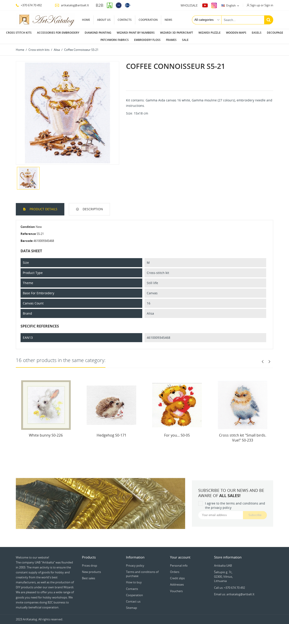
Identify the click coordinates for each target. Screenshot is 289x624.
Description (92, 209)
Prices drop (89, 565)
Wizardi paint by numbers (136, 33)
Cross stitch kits (19, 33)
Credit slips (177, 578)
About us (104, 20)
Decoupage (275, 33)
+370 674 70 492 (31, 5)
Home (86, 20)
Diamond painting (98, 33)
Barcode (27, 241)
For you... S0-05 (177, 435)
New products (91, 572)
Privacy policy (135, 565)
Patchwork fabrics (114, 40)
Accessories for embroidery (58, 33)
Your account (180, 557)
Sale (185, 40)
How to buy (134, 582)
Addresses (177, 584)
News (168, 20)
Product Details (43, 209)
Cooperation (148, 20)
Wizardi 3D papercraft (176, 33)
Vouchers (176, 591)
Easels (256, 33)
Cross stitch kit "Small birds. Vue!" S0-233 (242, 438)
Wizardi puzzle (209, 33)
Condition (28, 227)
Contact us (133, 601)
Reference (28, 234)
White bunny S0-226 (46, 435)
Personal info (179, 565)
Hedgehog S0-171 (111, 435)
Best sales (88, 578)
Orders (174, 572)
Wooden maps (236, 33)
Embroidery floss (147, 40)
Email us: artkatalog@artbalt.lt (234, 594)
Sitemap (131, 608)
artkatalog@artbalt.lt (74, 5)
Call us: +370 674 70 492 (229, 588)
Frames (171, 40)
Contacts (125, 20)
